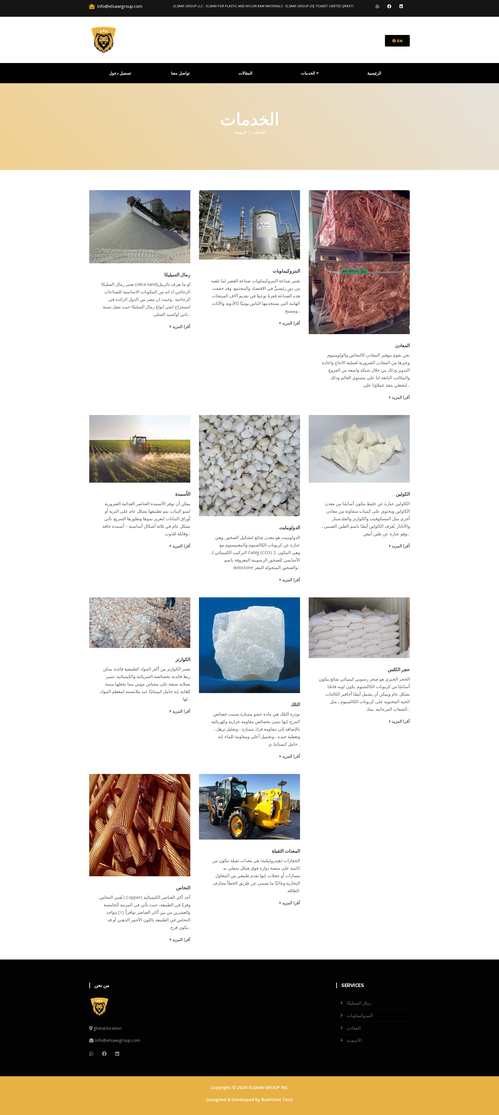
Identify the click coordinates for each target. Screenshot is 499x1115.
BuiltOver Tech (277, 1099)
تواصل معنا (180, 73)
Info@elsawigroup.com (117, 1040)
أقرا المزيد (180, 326)
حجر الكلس (399, 669)
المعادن (402, 345)
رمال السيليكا (177, 274)
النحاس (183, 887)
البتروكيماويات (286, 271)
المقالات (245, 73)
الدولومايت (289, 527)
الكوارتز (183, 659)
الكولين (403, 494)
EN (399, 40)
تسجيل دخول (120, 73)
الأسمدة (182, 494)
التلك (295, 704)
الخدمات (308, 73)
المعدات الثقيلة (286, 851)
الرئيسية (374, 73)
